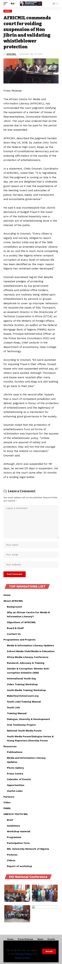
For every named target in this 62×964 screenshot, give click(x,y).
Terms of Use (22, 957)
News (8, 11)
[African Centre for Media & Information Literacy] (31, 3)
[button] (49, 951)
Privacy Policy (23, 954)
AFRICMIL (11, 54)
